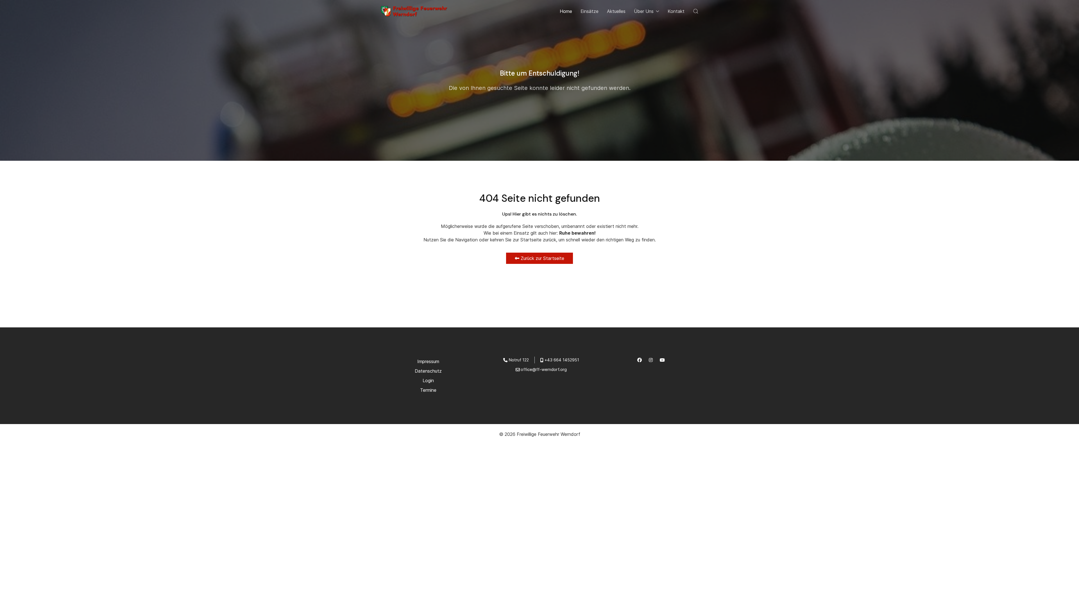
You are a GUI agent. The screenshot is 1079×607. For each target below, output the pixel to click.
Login (428, 380)
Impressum (428, 361)
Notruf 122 (519, 360)
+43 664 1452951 (562, 360)
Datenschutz (428, 371)
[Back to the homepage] (415, 11)
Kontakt (676, 11)
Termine (428, 390)
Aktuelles (616, 11)
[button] (696, 11)
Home (566, 11)
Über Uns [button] (644, 11)
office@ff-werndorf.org (544, 369)
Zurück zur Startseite (541, 258)
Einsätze (590, 11)
